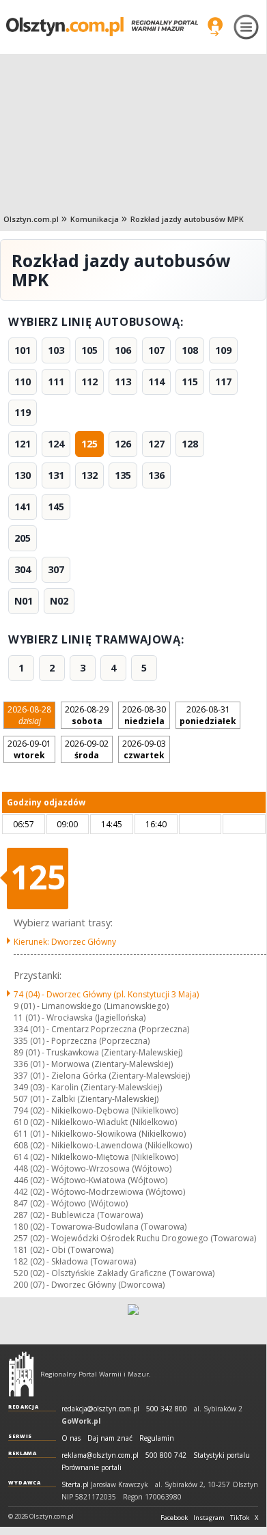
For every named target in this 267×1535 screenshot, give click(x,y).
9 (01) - (91, 1006)
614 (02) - (96, 1157)
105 (89, 350)
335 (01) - (82, 1041)
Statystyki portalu (221, 1455)
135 (123, 475)
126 (123, 443)
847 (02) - (71, 1203)
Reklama (22, 1453)
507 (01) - (86, 1099)
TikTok (239, 1518)
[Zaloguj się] (215, 26)
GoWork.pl (80, 1421)
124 (56, 443)
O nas (71, 1438)
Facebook (174, 1518)
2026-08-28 (29, 715)
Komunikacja (94, 219)
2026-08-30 (144, 715)
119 (22, 412)
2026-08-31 (208, 715)
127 (156, 443)
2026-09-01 (29, 749)
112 (89, 381)
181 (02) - (63, 1250)
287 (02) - (78, 1215)
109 (223, 350)
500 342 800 (166, 1409)
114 (156, 381)
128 (190, 443)
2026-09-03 (144, 749)
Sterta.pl (75, 1484)
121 (22, 443)
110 (22, 381)
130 (22, 475)
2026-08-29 (87, 715)
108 (190, 350)
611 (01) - (100, 1133)
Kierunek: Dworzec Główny (65, 942)
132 (89, 475)
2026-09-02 (87, 749)
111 (56, 381)
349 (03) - (88, 1087)
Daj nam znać (109, 1438)
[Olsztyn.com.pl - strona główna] (21, 1373)
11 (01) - (79, 1017)
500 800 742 (165, 1455)
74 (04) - (106, 994)
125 (89, 443)
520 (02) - (114, 1273)
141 (22, 506)
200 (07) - (89, 1284)
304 (22, 569)
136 (156, 475)
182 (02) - (75, 1261)
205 (22, 537)
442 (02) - (99, 1192)
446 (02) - (90, 1180)
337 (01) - (102, 1075)
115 (190, 381)
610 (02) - (95, 1122)
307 (56, 569)
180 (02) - (100, 1226)
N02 (59, 600)
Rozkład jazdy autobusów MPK (187, 219)
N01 (23, 600)
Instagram (209, 1518)
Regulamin (156, 1438)
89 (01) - (98, 1052)
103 (56, 350)
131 (56, 475)
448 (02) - (92, 1168)
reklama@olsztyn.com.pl (100, 1455)
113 (123, 381)
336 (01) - (93, 1064)
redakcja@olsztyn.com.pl (100, 1409)
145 (56, 506)
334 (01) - (101, 1029)
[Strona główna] (102, 26)
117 (223, 381)
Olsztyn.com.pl (31, 219)
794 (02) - (96, 1110)
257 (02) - (135, 1238)
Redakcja (23, 1406)
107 (156, 350)
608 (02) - (103, 1145)
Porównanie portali (91, 1467)
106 (123, 350)
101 (22, 350)
